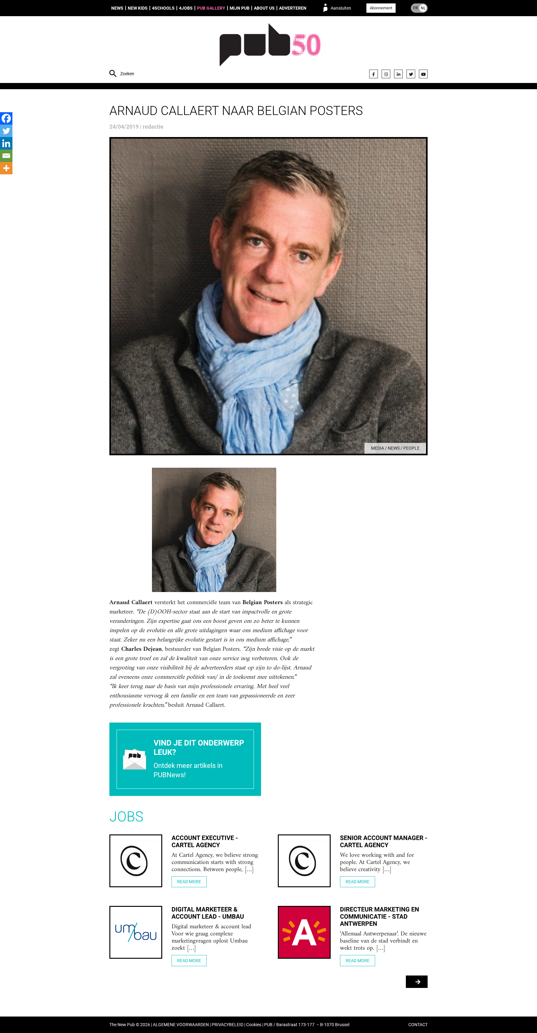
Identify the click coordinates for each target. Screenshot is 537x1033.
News (117, 8)
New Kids (138, 8)
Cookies (253, 1024)
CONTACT (418, 1024)
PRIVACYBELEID (227, 1024)
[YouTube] (423, 74)
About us (264, 8)
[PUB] (270, 50)
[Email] (6, 155)
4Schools (163, 8)
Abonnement (381, 8)
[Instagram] (386, 74)
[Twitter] (410, 74)
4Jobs (186, 8)
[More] (6, 168)
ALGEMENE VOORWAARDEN (181, 1024)
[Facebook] (373, 74)
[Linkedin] (6, 143)
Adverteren (292, 8)
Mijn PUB (240, 8)
